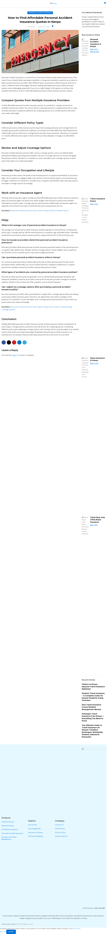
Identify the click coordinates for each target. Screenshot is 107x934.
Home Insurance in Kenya (97, 359)
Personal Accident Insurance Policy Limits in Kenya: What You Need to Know (40, 211)
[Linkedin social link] (19, 342)
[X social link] (9, 342)
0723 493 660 (99, 908)
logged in (15, 355)
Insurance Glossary (35, 832)
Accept (11, 931)
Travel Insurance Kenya (97, 200)
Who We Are (60, 829)
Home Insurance (8, 826)
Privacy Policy (60, 832)
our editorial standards (91, 26)
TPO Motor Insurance (10, 829)
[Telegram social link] (24, 342)
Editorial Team (44, 27)
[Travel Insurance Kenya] (85, 276)
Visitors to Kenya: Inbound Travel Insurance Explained (93, 686)
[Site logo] (53, 3)
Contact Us (59, 825)
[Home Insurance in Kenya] (85, 435)
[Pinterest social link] (14, 342)
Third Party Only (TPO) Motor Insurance (97, 519)
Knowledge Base (34, 829)
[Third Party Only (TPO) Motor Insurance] (85, 594)
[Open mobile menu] (2, 4)
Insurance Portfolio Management (9, 838)
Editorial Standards (35, 836)
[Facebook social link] (4, 342)
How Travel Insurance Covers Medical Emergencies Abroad (91, 707)
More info (3, 931)
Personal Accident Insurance (40, 12)
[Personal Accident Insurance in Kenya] (85, 116)
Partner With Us (61, 836)
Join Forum (32, 825)
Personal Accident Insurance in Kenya (95, 42)
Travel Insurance (8, 822)
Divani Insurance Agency (9, 924)
